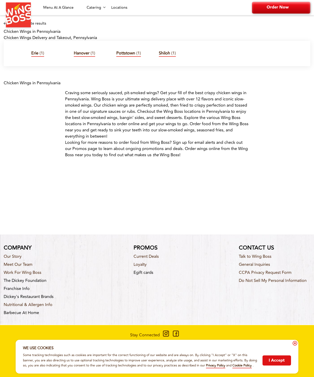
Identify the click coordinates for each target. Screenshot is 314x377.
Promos (145, 248)
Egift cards (143, 272)
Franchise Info (17, 288)
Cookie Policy (242, 365)
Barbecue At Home (21, 312)
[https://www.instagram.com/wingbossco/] (166, 335)
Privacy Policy (215, 365)
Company (17, 248)
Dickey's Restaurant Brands (29, 296)
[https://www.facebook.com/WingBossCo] (176, 335)
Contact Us (256, 248)
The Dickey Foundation (25, 280)
